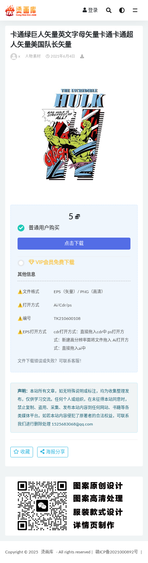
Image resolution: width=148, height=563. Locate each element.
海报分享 (54, 452)
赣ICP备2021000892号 (116, 552)
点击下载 (74, 243)
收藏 (24, 452)
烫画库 (47, 552)
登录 (93, 10)
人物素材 (33, 56)
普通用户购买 (44, 227)
